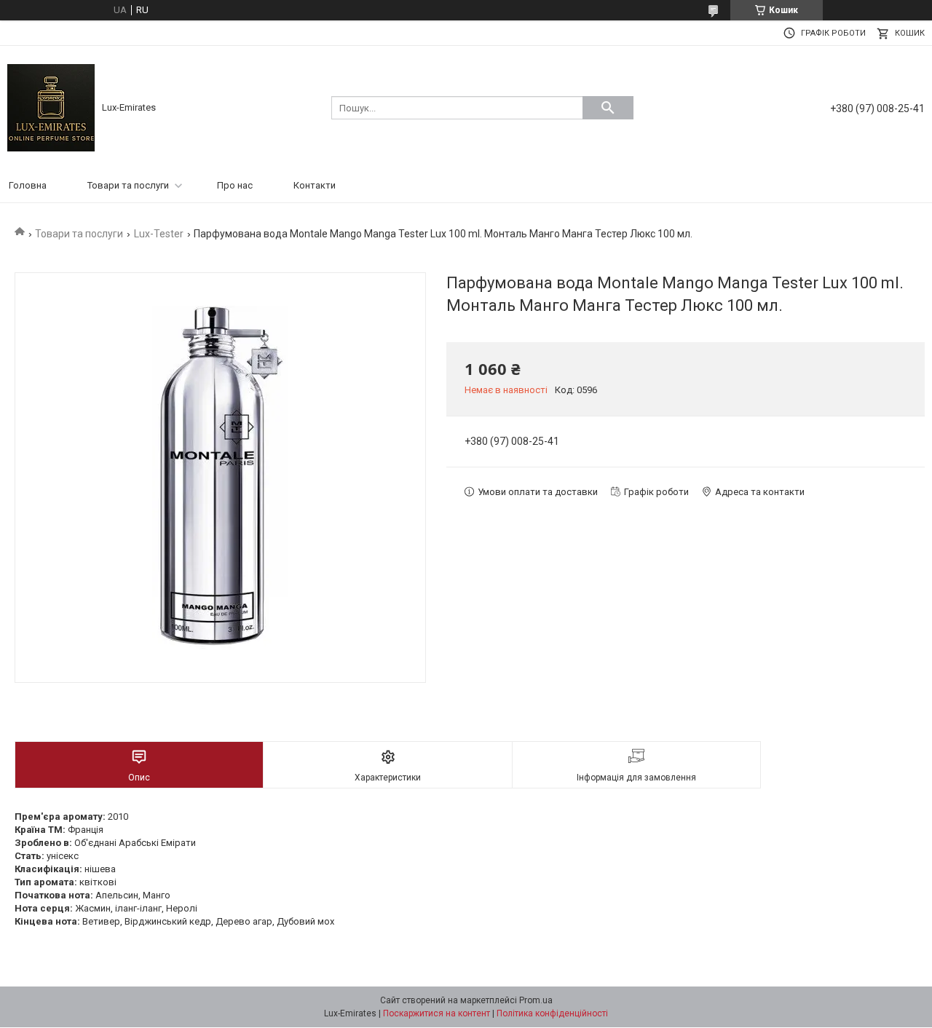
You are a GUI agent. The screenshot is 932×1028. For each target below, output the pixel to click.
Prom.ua (536, 1000)
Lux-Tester (158, 234)
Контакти (314, 185)
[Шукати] (607, 107)
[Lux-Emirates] (51, 106)
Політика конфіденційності (552, 1013)
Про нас (235, 185)
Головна (28, 185)
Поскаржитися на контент (436, 1013)
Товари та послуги (128, 185)
